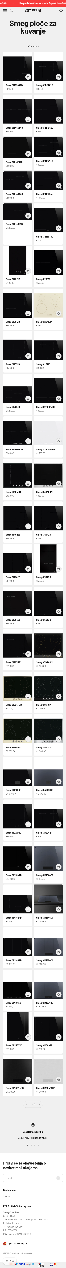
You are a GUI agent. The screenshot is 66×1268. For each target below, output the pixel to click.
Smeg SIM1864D (14, 960)
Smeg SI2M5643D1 (45, 407)
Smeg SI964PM (13, 747)
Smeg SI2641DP (44, 321)
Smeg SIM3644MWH (46, 1088)
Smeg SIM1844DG (45, 917)
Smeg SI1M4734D (14, 162)
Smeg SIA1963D (13, 790)
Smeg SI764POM (14, 704)
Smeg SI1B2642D (14, 85)
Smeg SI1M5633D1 (45, 236)
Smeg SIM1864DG (45, 960)
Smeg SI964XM (43, 747)
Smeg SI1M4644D (44, 127)
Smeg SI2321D (13, 279)
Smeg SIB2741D (44, 832)
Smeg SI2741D (43, 364)
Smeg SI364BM (13, 492)
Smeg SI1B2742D (44, 85)
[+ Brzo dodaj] (28, 77)
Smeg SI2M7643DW (46, 449)
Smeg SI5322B (43, 577)
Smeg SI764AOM (44, 662)
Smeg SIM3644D (44, 1045)
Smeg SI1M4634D (14, 127)
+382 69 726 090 (15, 1226)
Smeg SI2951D (13, 407)
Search (6, 1196)
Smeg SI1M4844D (14, 194)
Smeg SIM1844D (14, 917)
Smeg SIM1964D (13, 1003)
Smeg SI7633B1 (13, 662)
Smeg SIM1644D (14, 875)
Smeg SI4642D (43, 534)
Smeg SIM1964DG (44, 1003)
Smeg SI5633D (43, 619)
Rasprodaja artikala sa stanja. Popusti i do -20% (38, 3)
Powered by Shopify (23, 1253)
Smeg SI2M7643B (14, 449)
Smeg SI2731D (13, 364)
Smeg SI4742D (13, 577)
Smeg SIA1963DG (44, 790)
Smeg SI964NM (43, 704)
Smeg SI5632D (13, 619)
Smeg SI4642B (13, 534)
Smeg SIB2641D (13, 832)
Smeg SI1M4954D (14, 224)
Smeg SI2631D (43, 279)
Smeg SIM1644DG (45, 875)
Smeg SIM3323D (14, 1045)
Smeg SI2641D (13, 321)
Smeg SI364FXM (44, 492)
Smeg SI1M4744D (44, 161)
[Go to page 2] (39, 1104)
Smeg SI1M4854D (44, 194)
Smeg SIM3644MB (15, 1088)
